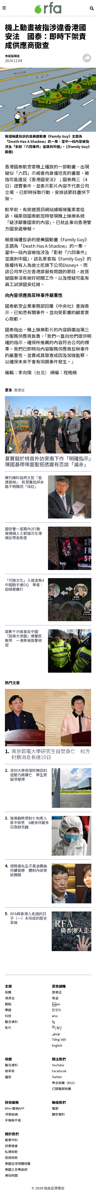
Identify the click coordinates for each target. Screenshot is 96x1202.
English (57, 1045)
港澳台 (10, 998)
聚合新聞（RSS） (64, 1082)
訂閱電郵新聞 (61, 1088)
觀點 (8, 1004)
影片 (8, 1027)
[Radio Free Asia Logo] (48, 8)
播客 (8, 1076)
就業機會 (11, 1145)
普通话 (57, 992)
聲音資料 (11, 1021)
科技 (8, 1015)
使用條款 (11, 1157)
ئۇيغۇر (56, 1033)
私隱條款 (11, 1151)
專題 (8, 1009)
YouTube (58, 1065)
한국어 (56, 1009)
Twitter (57, 1076)
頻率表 (10, 1071)
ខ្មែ (53, 1021)
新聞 (8, 992)
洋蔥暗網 (11, 1114)
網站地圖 (11, 1175)
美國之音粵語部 (16, 1169)
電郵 (55, 1108)
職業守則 (11, 1139)
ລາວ (55, 1015)
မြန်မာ (56, 1004)
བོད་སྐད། (57, 1027)
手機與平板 (13, 1120)
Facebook (59, 1071)
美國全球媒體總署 (18, 1163)
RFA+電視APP (14, 1108)
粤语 (55, 998)
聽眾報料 (58, 1114)
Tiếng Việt (59, 1039)
